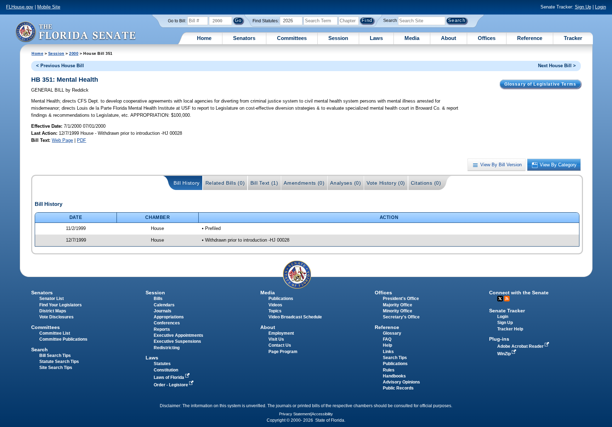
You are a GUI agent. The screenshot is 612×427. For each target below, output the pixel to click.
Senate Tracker (507, 310)
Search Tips (395, 358)
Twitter (500, 298)
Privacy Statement (295, 414)
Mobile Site (48, 7)
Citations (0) (426, 183)
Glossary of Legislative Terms (540, 84)
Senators (244, 38)
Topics (275, 311)
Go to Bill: (177, 21)
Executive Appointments (178, 335)
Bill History (187, 183)
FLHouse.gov (19, 7)
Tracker (573, 38)
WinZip (504, 354)
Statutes (162, 364)
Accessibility (322, 414)
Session (338, 38)
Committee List (54, 333)
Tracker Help (510, 329)
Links (388, 352)
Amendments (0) (304, 183)
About (448, 38)
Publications (280, 298)
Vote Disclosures (56, 317)
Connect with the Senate (519, 292)
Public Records (398, 388)
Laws (376, 38)
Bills (158, 298)
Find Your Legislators (60, 305)
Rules (389, 370)
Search (390, 20)
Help (387, 345)
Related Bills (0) (225, 183)
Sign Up (583, 7)
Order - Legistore (171, 385)
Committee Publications (63, 339)
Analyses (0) (345, 183)
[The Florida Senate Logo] (75, 31)
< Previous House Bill (60, 65)
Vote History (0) (386, 183)
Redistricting (167, 348)
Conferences (167, 323)
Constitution (166, 370)
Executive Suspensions (177, 341)
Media (411, 38)
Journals (162, 311)
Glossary (392, 333)
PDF (81, 140)
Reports (162, 329)
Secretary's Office (401, 317)
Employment (281, 333)
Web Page (62, 140)
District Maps (52, 311)
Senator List (51, 298)
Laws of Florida (169, 377)
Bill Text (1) (264, 183)
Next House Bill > (557, 65)
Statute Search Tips (59, 361)
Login (600, 7)
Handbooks (394, 376)
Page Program (283, 352)
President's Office (401, 298)
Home (204, 38)
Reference (529, 38)
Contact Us (279, 345)
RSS (507, 298)
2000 (73, 53)
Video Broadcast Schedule (295, 317)
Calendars (164, 305)
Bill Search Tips (55, 355)
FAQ (387, 339)
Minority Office (397, 311)
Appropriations (169, 317)
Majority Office (397, 305)
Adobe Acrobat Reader (521, 346)
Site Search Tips (55, 367)
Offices (486, 38)
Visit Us (276, 339)
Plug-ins (499, 339)
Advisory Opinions (401, 382)
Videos (275, 305)
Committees (292, 38)
